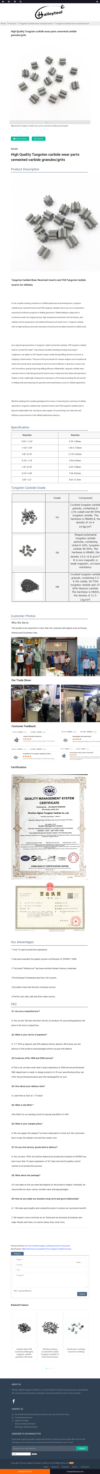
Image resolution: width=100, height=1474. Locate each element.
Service (74, 1467)
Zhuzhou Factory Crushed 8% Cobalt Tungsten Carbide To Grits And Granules (50, 1353)
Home (3, 23)
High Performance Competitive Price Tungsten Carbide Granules (46, 1249)
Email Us (40, 139)
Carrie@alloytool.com (23, 1417)
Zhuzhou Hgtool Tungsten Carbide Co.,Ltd (37, 1463)
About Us (55, 1467)
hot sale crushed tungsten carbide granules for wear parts (47, 1246)
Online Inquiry (21, 139)
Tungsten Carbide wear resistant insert (36, 23)
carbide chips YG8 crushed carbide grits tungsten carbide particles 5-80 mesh (24, 1353)
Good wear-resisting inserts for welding (76, 1350)
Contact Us (85, 1467)
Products (12, 23)
